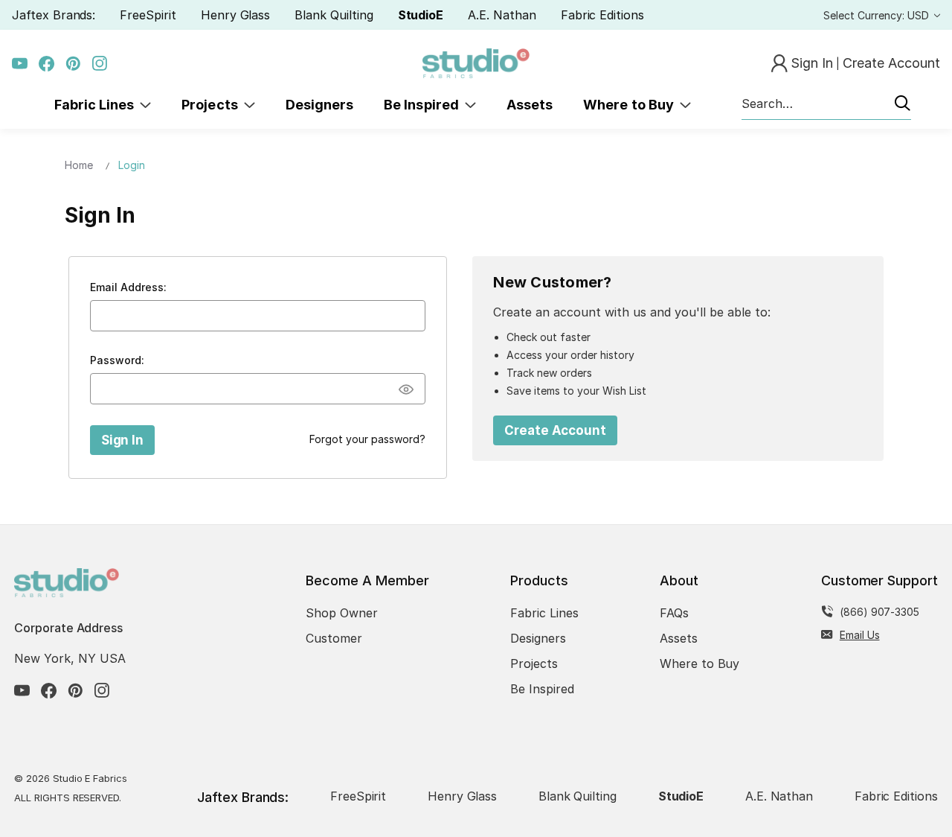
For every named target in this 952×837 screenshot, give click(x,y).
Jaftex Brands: (53, 14)
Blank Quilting (334, 14)
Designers (319, 104)
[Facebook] (46, 63)
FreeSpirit (148, 14)
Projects (212, 104)
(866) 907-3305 (879, 611)
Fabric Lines (97, 104)
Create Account (555, 430)
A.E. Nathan (502, 14)
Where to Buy (631, 104)
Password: (117, 360)
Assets (529, 104)
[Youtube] (20, 63)
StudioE (421, 14)
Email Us (860, 634)
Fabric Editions (602, 14)
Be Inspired (424, 104)
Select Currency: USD (877, 15)
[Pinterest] (73, 63)
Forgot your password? (367, 439)
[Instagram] (100, 63)
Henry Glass (235, 14)
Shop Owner (342, 612)
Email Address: (128, 287)
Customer (334, 638)
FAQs (674, 612)
